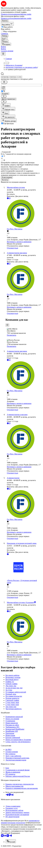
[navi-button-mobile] (3, 54)
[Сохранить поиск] (3, 88)
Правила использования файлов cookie (16, 18)
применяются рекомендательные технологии (20, 822)
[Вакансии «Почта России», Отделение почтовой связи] (24, 567)
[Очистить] (4, 82)
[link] (5, 41)
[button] (3, 47)
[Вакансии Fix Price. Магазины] (24, 214)
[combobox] (11, 77)
